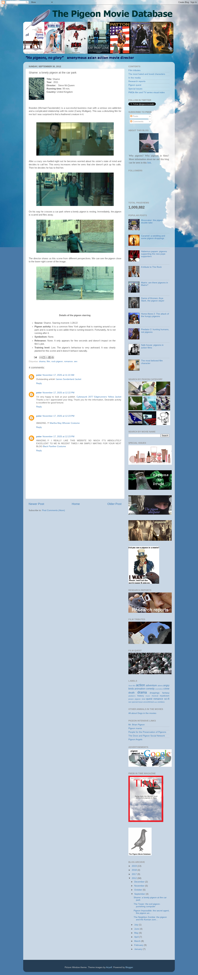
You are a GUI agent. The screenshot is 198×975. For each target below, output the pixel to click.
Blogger (129, 967)
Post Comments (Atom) (53, 510)
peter (39, 375)
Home (76, 503)
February (139, 945)
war (155, 702)
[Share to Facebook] (49, 357)
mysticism (164, 696)
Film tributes (134, 70)
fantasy (165, 693)
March (137, 941)
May (136, 933)
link (149, 162)
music (148, 696)
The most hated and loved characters (146, 74)
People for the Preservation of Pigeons (147, 732)
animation (139, 688)
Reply (39, 383)
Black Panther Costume (54, 446)
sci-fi (166, 698)
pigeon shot (140, 699)
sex (75, 361)
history (140, 696)
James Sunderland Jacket (68, 379)
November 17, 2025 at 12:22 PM (58, 392)
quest (149, 698)
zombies (161, 702)
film (48, 361)
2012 (134, 878)
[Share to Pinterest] (52, 357)
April (136, 937)
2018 (134, 870)
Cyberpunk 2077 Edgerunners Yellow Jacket (99, 397)
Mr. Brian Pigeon (136, 724)
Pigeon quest (134, 85)
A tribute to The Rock (151, 267)
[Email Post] (35, 357)
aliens (160, 686)
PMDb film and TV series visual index (146, 92)
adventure (151, 685)
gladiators (132, 696)
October (138, 890)
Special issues (135, 89)
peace (131, 699)
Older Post (114, 503)
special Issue (137, 702)
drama (42, 361)
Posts (135, 116)
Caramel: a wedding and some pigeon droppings (153, 237)
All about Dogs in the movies (142, 713)
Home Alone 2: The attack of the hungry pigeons (155, 315)
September (140, 894)
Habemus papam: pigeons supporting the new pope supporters (154, 254)
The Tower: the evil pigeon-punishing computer (147, 905)
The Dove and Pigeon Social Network (146, 736)
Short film (131, 686)
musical (155, 696)
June (137, 929)
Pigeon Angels (135, 739)
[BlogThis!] (43, 357)
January (138, 949)
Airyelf (109, 967)
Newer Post (36, 503)
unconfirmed (148, 702)
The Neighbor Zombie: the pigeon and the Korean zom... (150, 918)
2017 (134, 874)
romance (68, 361)
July (136, 925)
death (131, 692)
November (139, 886)
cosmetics (159, 689)
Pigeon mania (135, 728)
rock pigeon (57, 361)
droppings (154, 693)
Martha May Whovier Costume (65, 423)
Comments (137, 121)
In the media (134, 78)
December (139, 882)
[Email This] (40, 357)
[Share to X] (46, 357)
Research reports (136, 81)
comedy (150, 688)
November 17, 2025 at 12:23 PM (58, 416)
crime (166, 688)
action (140, 685)
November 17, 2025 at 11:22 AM (58, 375)
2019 (134, 866)
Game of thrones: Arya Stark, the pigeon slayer (152, 299)
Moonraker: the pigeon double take (152, 221)
